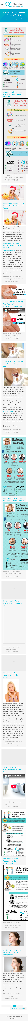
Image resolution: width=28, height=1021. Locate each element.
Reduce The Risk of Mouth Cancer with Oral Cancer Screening (12, 94)
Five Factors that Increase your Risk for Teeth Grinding (13, 499)
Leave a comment (15, 175)
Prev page (14, 1008)
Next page (21, 1008)
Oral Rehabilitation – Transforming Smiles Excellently (10, 675)
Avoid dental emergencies (9, 250)
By (11, 180)
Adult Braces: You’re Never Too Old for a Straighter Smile (13, 363)
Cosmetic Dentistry (9, 647)
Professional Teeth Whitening (11, 649)
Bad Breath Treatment (9, 924)
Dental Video (7, 335)
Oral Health (7, 179)
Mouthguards (7, 337)
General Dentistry (8, 278)
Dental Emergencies (9, 995)
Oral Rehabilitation (15, 431)
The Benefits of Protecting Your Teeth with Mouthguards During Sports (13, 304)
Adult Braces (7, 431)
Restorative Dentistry (9, 743)
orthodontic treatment (9, 411)
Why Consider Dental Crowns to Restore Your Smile (12, 769)
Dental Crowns (16, 802)
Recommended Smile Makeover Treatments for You (12, 603)
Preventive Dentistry (14, 179)
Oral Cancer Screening (18, 177)
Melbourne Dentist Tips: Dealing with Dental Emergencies (12, 952)
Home (4, 18)
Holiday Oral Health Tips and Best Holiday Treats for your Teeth (13, 206)
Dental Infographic (9, 177)
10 (20, 1006)
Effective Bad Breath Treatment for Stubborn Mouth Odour (12, 861)
